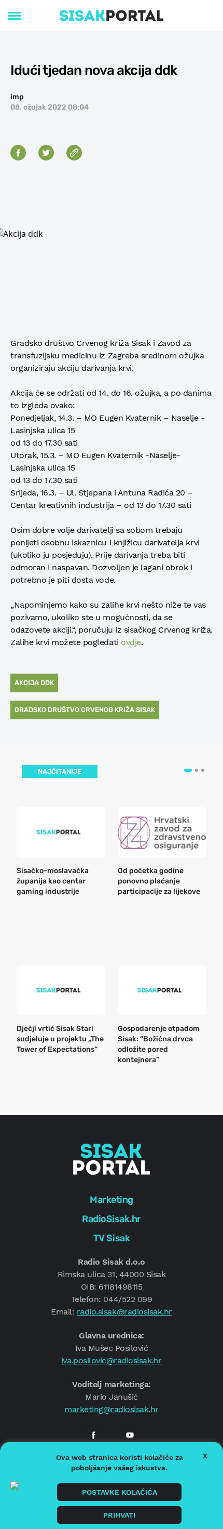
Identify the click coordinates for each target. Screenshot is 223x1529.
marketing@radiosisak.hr (111, 1409)
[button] (188, 770)
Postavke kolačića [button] (119, 1492)
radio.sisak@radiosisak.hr (124, 1312)
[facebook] (93, 1435)
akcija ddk (34, 683)
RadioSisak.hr (111, 1219)
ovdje (131, 642)
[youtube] (129, 1435)
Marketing (111, 1199)
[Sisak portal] (111, 15)
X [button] (205, 1456)
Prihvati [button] (119, 1515)
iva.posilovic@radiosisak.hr (111, 1360)
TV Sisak (111, 1238)
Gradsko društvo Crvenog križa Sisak (85, 710)
